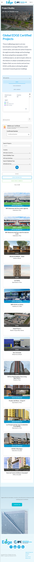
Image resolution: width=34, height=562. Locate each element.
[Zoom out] (30, 96)
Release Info (28, 558)
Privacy (26, 555)
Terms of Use (28, 556)
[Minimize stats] (26, 108)
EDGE (17, 81)
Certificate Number (12, 131)
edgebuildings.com (29, 552)
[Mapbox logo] (6, 120)
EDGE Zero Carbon (17, 180)
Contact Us (17, 504)
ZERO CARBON (17, 89)
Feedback (27, 553)
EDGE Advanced (17, 177)
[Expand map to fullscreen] (29, 119)
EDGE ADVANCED (17, 85)
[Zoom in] (30, 94)
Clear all (16, 184)
